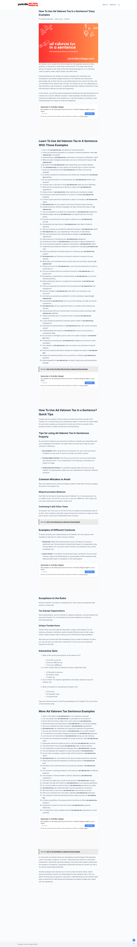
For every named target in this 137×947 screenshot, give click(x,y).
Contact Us (113, 4)
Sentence (66, 19)
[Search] (119, 4)
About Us (105, 4)
